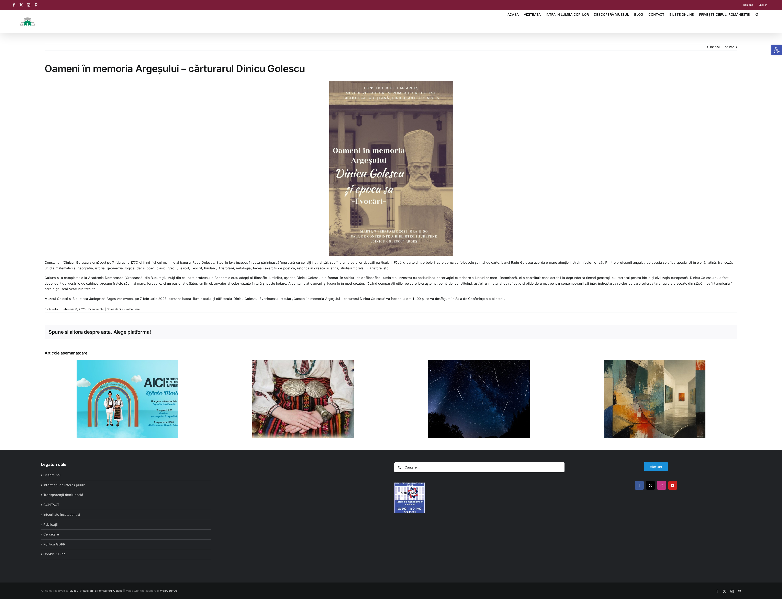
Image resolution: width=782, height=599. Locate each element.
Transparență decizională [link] (63, 495)
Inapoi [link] (715, 47)
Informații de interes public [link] (64, 485)
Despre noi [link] (51, 475)
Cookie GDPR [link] (54, 554)
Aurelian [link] (54, 309)
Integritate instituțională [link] (61, 514)
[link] (776, 50)
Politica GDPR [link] (54, 544)
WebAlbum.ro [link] (169, 590)
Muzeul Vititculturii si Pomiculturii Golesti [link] (96, 590)
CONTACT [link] (51, 505)
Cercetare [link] (51, 534)
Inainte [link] (729, 47)
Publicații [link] (50, 524)
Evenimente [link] (96, 309)
